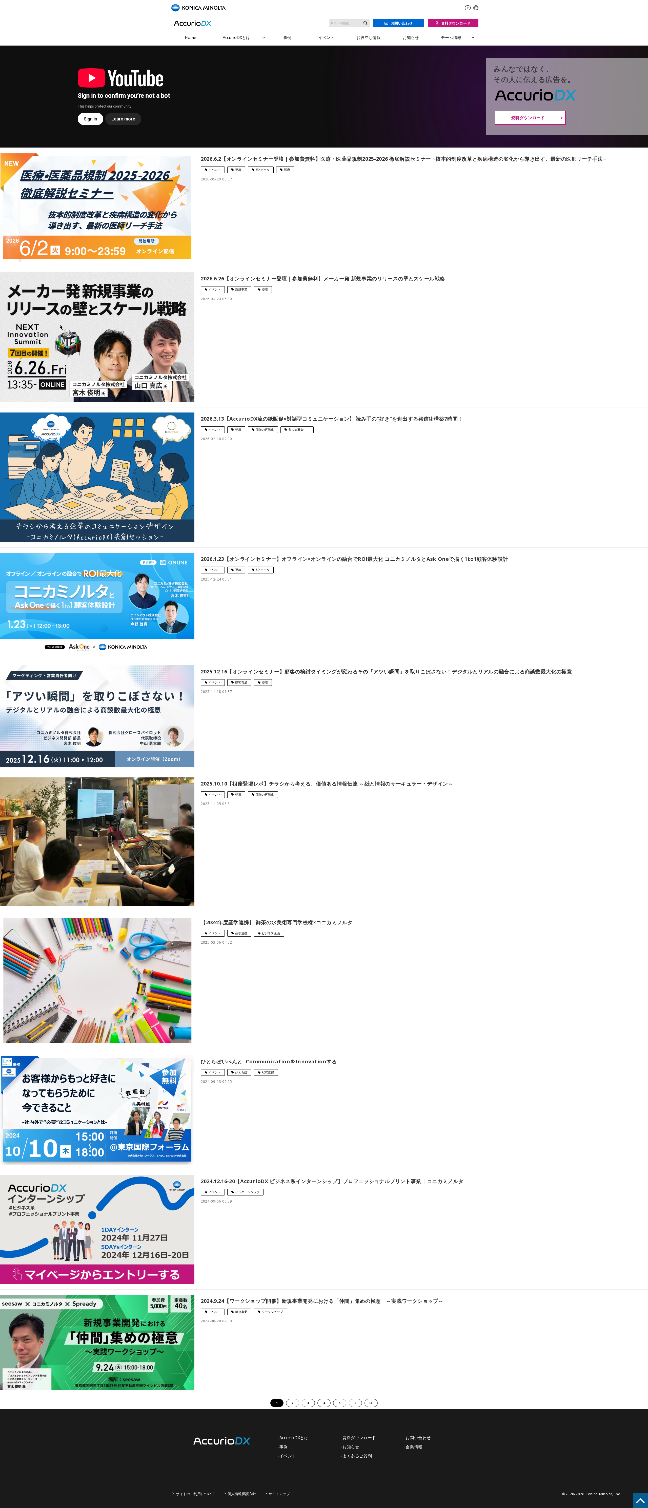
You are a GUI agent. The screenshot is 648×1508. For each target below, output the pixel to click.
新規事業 (241, 289)
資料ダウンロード (456, 23)
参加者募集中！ (299, 429)
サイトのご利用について (195, 1493)
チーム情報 (451, 37)
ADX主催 (268, 1072)
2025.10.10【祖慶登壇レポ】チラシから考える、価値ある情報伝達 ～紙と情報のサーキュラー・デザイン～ (327, 783)
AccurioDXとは (236, 37)
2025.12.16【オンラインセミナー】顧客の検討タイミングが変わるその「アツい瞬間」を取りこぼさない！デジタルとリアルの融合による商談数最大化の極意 (386, 671)
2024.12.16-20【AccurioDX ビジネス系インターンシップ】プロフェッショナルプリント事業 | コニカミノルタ (332, 1181)
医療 (287, 170)
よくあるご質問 (357, 1456)
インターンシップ (247, 1192)
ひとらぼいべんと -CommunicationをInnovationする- (270, 1061)
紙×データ (263, 170)
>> (371, 1403)
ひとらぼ (241, 1072)
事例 (287, 37)
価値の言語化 (265, 429)
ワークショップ (272, 1312)
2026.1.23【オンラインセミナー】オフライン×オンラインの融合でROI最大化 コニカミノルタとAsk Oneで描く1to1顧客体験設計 (354, 558)
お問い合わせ (402, 23)
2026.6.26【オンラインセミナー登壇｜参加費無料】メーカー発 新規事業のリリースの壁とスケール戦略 (323, 278)
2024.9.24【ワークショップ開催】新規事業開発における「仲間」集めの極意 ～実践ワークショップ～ (322, 1300)
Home (190, 37)
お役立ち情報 (368, 37)
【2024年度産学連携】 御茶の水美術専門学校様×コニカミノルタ (277, 922)
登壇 (238, 170)
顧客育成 (241, 682)
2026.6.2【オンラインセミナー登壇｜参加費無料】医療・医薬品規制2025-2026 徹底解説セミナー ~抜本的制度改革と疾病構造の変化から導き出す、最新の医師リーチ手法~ (403, 158)
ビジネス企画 (271, 933)
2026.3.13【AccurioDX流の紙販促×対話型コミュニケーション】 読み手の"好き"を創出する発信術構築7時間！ (332, 418)
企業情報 (414, 1447)
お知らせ (411, 37)
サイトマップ (279, 1493)
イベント (326, 37)
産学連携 (241, 933)
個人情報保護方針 (242, 1493)
